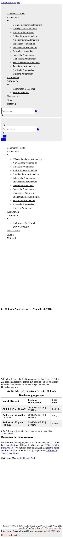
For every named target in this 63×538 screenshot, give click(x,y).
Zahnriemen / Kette (16, 13)
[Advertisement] (31, 274)
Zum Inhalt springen (10, 2)
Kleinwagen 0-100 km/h (24, 89)
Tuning (10, 100)
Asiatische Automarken (23, 70)
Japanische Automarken (24, 66)
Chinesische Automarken (24, 58)
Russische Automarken (23, 32)
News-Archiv (13, 96)
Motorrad (11, 104)
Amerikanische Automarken (26, 40)
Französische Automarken (25, 47)
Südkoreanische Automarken (26, 62)
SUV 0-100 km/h (21, 92)
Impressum (6, 531)
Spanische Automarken (23, 55)
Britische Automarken (23, 74)
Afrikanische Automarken (25, 36)
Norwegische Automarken (25, 28)
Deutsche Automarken (23, 51)
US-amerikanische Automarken (27, 25)
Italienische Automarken (24, 43)
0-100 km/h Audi (27, 458)
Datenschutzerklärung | (23, 531)
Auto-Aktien (13, 77)
